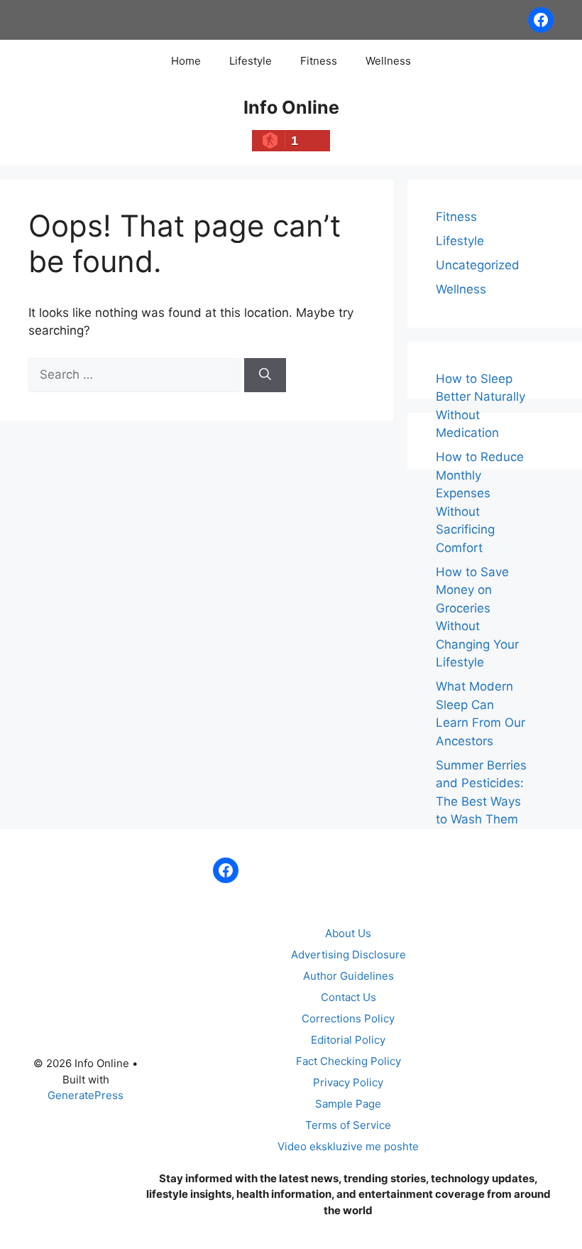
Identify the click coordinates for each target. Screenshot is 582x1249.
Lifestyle (250, 60)
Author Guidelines (348, 976)
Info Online (291, 107)
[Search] (265, 375)
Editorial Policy (348, 1040)
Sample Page (348, 1103)
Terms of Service (348, 1125)
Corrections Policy (348, 1018)
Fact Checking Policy (348, 1061)
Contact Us (348, 997)
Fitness (318, 60)
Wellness (388, 60)
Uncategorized (478, 265)
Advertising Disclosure (348, 954)
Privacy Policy (348, 1082)
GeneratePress (85, 1095)
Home (186, 60)
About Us (348, 933)
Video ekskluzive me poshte (348, 1146)
